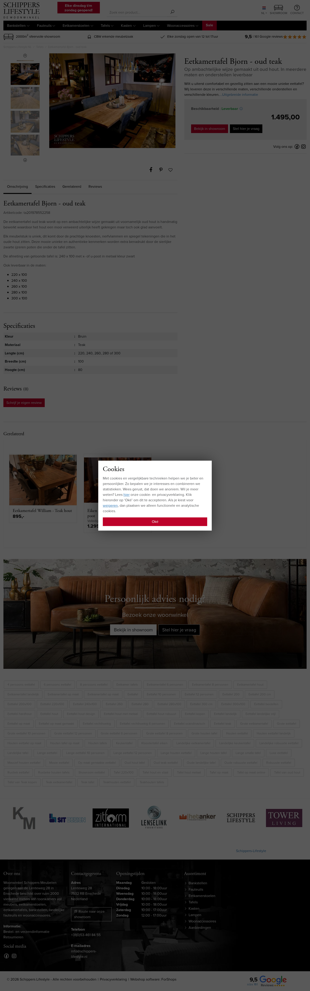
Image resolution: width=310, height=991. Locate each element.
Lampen (149, 25)
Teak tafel (87, 782)
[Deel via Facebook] (153, 170)
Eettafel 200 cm (259, 694)
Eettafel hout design (81, 714)
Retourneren (13, 937)
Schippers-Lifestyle (251, 850)
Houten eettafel (237, 733)
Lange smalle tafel (248, 753)
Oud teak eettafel (166, 762)
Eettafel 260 (114, 704)
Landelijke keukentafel (235, 743)
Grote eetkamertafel (254, 723)
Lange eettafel (47, 753)
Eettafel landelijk (225, 714)
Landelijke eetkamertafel (193, 743)
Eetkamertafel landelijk (23, 694)
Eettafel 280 (140, 704)
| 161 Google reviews (268, 36)
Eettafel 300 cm (201, 704)
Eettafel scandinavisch (189, 723)
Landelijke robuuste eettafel (278, 743)
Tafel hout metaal (189, 772)
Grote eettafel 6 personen (119, 733)
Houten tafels (97, 743)
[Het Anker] (177, 817)
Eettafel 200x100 (19, 704)
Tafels (105, 25)
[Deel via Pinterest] (163, 170)
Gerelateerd (71, 186)
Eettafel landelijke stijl (261, 714)
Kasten (126, 25)
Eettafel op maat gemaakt (56, 723)
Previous (25, 55)
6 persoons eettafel (57, 684)
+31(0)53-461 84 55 (86, 934)
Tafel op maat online (251, 772)
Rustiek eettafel (18, 772)
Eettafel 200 (231, 694)
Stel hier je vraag (246, 128)
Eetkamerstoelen (76, 25)
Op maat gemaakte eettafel (97, 762)
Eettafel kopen (195, 714)
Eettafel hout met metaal (121, 714)
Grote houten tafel (204, 733)
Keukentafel (124, 743)
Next (25, 160)
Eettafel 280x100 (169, 704)
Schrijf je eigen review (24, 402)
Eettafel (133, 694)
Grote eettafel (286, 723)
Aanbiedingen (200, 927)
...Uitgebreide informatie (238, 94)
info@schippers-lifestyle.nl (83, 954)
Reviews (95, 186)
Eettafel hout (49, 714)
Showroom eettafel (92, 772)
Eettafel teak (222, 723)
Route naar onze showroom (89, 914)
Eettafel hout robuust (161, 714)
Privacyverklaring (113, 979)
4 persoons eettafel (21, 684)
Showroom (278, 13)
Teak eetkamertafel (59, 782)
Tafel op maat (219, 772)
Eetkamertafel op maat (63, 694)
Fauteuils (44, 25)
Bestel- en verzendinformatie (26, 931)
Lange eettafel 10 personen (85, 753)
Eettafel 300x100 (233, 704)
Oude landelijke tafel (201, 762)
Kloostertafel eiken (154, 743)
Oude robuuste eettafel (240, 762)
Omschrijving (17, 186)
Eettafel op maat (18, 723)
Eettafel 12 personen (199, 694)
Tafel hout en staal (155, 772)
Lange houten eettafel (176, 753)
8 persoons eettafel (94, 684)
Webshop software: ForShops (153, 979)
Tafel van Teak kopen (22, 782)
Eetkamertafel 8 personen (210, 684)
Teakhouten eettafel (117, 782)
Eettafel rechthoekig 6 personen (142, 723)
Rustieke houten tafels (54, 772)
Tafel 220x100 (124, 772)
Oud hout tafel (135, 762)
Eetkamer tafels (127, 684)
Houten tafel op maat (64, 743)
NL (263, 13)
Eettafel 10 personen (161, 694)
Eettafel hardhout (19, 714)
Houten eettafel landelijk (274, 733)
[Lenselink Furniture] (133, 817)
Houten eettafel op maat (24, 743)
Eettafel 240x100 (85, 704)
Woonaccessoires (180, 25)
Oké (155, 521)
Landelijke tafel (17, 753)
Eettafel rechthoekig (97, 723)
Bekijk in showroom (209, 128)
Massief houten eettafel (23, 762)
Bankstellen (16, 25)
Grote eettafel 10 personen (26, 733)
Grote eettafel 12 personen (73, 733)
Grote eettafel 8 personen (164, 733)
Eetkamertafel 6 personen (165, 684)
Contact (297, 13)
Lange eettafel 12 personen (132, 753)
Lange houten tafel (213, 753)
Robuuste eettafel (278, 762)
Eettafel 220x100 (52, 704)
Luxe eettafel (279, 753)
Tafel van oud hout (287, 772)
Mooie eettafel (59, 762)
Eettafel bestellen (266, 704)
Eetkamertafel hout (250, 684)
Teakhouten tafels (152, 782)
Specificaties (45, 186)
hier (126, 494)
